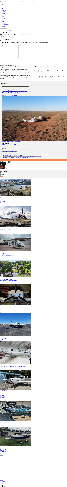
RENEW (9, 162)
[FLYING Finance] (41, 1)
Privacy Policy (3, 481)
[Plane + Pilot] (3, 1)
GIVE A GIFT (9, 163)
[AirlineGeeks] (19, 1)
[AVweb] (14, 1)
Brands (1, 0)
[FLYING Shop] (52, 1)
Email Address (2, 174)
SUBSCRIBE (9, 161)
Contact (2, 483)
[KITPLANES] (30, 1)
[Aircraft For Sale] (25, 1)
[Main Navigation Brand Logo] (2, 3)
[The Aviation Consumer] (36, 1)
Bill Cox (1, 79)
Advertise (3, 482)
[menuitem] (34, 7)
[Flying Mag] (8, 1)
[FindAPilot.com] (47, 1)
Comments (1, 172)
